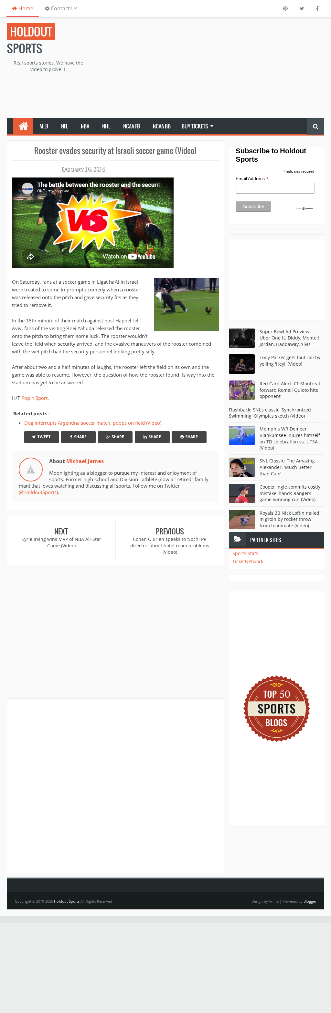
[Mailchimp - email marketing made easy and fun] (304, 208)
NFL (64, 126)
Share (80, 437)
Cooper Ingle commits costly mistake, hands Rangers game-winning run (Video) (290, 493)
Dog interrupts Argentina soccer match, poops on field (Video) (92, 423)
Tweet (44, 437)
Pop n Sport (34, 398)
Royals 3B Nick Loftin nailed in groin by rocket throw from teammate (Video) (289, 519)
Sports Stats (245, 553)
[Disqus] (115, 785)
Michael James (85, 461)
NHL (106, 126)
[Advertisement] (220, 68)
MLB (43, 126)
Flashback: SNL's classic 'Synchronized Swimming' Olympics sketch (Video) (270, 413)
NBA (85, 126)
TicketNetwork (247, 561)
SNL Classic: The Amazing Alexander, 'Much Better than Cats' (287, 467)
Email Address (252, 179)
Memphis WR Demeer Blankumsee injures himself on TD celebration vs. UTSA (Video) (290, 438)
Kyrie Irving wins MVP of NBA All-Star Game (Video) (61, 542)
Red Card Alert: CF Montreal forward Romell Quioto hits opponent (290, 389)
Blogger (310, 901)
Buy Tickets (195, 126)
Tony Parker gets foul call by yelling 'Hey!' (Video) (290, 360)
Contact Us (63, 8)
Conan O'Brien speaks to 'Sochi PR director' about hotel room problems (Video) (169, 545)
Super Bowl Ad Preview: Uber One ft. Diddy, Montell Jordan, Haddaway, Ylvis (289, 338)
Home (25, 8)
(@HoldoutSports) (38, 492)
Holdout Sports (67, 901)
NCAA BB (162, 126)
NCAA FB (131, 126)
